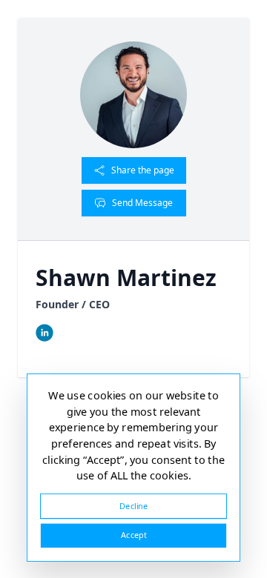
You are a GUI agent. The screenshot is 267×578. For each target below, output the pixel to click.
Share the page (142, 170)
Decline (133, 505)
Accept (133, 535)
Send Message (142, 202)
